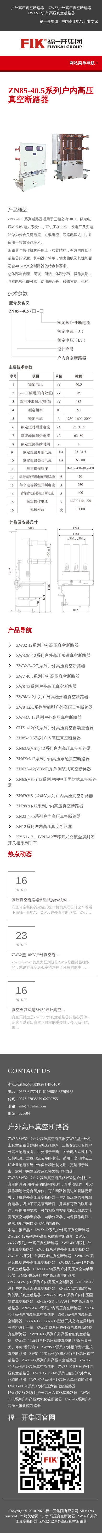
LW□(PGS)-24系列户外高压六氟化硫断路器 (42, 1393)
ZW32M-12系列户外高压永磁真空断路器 (53, 655)
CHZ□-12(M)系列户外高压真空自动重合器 (55, 728)
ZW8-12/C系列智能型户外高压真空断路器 (54, 707)
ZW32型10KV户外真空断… (35, 955)
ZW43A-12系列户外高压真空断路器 (49, 717)
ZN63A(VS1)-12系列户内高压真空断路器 (53, 748)
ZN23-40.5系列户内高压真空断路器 (48, 816)
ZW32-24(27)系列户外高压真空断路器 (50, 666)
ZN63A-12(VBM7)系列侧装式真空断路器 (53, 769)
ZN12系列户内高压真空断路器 (44, 826)
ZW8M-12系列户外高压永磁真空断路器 (52, 697)
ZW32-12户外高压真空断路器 (51, 13)
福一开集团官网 (31, 1417)
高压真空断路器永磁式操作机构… (41, 900)
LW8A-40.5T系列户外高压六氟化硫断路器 (42, 1386)
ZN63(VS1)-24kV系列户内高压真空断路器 (54, 796)
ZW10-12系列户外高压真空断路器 (49, 1360)
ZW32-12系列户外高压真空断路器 (47, 645)
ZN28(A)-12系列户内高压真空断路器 (49, 806)
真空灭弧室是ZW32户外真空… (38, 1010)
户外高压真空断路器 (27, 8)
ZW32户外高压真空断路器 (70, 8)
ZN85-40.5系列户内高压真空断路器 (48, 738)
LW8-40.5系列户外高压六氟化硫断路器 (60, 1380)
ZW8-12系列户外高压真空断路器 (46, 686)
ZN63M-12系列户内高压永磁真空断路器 (53, 759)
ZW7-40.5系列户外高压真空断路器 (48, 676)
